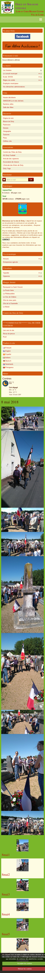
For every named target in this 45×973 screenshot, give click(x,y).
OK (31, 179)
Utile (5, 92)
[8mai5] (22, 925)
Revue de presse (9, 334)
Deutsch (8, 361)
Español (8, 354)
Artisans (22, 259)
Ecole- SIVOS (22, 77)
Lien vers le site (8, 330)
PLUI (4, 337)
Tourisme (6, 134)
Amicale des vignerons (11, 159)
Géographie (7, 131)
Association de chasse (11, 162)
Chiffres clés (7, 141)
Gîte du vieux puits (9, 300)
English (8, 351)
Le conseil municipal (22, 73)
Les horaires (22, 70)
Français (8, 348)
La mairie (7, 65)
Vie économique (9, 254)
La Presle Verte (8, 290)
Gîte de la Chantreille (10, 303)
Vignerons (22, 276)
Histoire (5, 128)
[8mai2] (22, 865)
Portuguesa (9, 367)
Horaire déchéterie (9, 97)
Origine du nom (8, 118)
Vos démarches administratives (14, 87)
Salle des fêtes (8, 107)
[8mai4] (22, 905)
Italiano (7, 357)
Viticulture (7, 268)
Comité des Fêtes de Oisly (12, 152)
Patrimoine (6, 125)
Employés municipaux (10, 83)
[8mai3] (22, 885)
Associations (8, 147)
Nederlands (9, 364)
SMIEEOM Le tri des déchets (13, 101)
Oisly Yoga (7, 168)
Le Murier (6, 307)
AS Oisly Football (9, 155)
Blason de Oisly (8, 121)
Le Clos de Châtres (9, 297)
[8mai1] (22, 845)
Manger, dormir (9, 282)
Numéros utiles (8, 104)
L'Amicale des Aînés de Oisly (13, 165)
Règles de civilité (22, 80)
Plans (5, 138)
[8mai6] (22, 944)
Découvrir (7, 113)
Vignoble (22, 273)
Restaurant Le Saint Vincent (13, 287)
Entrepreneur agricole (10, 262)
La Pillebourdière (9, 294)
